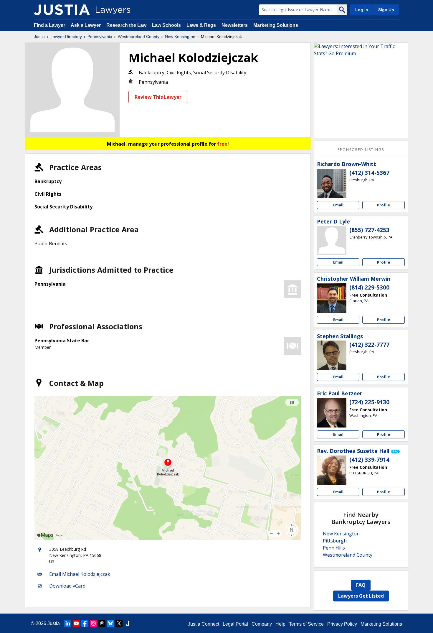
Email (338, 205)
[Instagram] (93, 623)
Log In (361, 9)
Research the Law (126, 25)
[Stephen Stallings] (331, 355)
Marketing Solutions (275, 25)
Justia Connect (203, 624)
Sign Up (386, 9)
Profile (383, 205)
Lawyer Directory (66, 36)
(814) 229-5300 (369, 287)
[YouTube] (76, 623)
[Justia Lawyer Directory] (62, 9)
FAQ (361, 585)
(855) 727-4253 (369, 230)
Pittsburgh (335, 540)
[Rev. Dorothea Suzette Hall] (331, 470)
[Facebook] (84, 623)
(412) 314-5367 (369, 173)
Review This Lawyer (158, 97)
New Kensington (180, 36)
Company (262, 624)
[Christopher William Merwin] (331, 298)
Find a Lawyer (49, 25)
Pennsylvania (99, 36)
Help (280, 624)
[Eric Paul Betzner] (331, 413)
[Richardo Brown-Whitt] (331, 183)
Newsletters (235, 25)
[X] (119, 623)
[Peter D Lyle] (331, 240)
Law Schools (166, 25)
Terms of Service (306, 624)
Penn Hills (334, 548)
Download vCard (67, 586)
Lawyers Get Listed (361, 596)
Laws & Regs (201, 25)
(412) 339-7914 (369, 459)
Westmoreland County (138, 36)
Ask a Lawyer (86, 25)
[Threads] (101, 623)
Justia (39, 36)
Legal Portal (235, 624)
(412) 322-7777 (369, 344)
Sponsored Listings (361, 149)
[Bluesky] (110, 623)
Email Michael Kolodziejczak (79, 574)
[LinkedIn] (67, 623)
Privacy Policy (342, 624)
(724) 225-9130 (369, 402)
